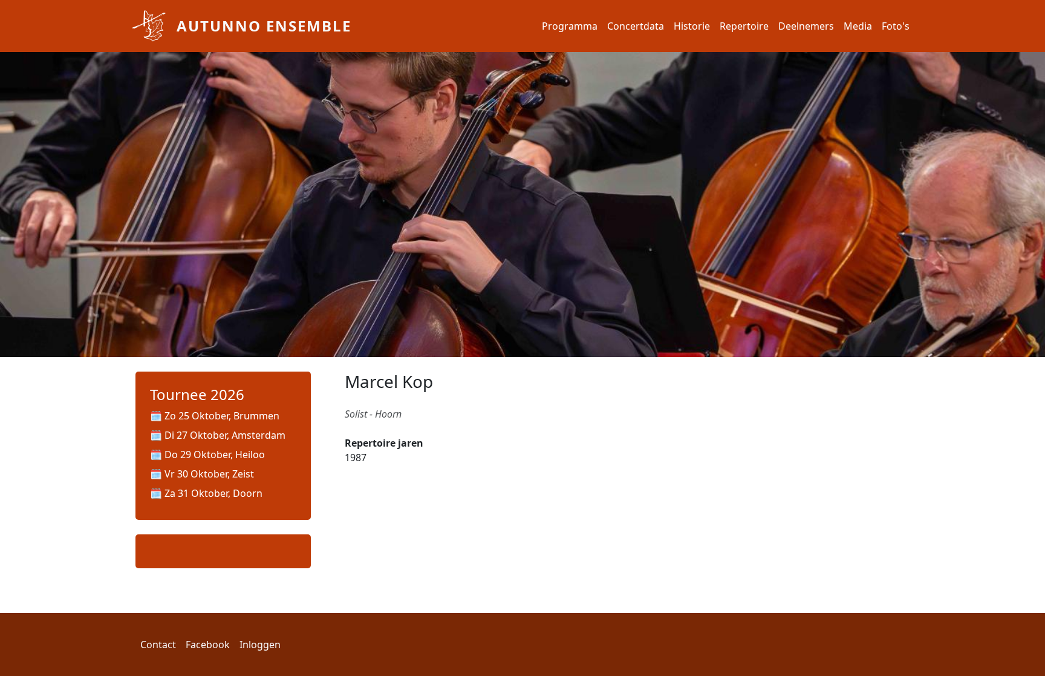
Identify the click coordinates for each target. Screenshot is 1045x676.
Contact (158, 644)
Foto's (896, 26)
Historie (692, 26)
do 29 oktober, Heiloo (214, 454)
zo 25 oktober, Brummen (221, 415)
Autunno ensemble (264, 26)
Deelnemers (806, 26)
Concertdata (635, 26)
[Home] (149, 26)
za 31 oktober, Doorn (213, 493)
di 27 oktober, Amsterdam (224, 435)
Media (858, 26)
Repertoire (744, 26)
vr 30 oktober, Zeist (209, 474)
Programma (569, 26)
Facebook (208, 644)
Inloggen (260, 644)
